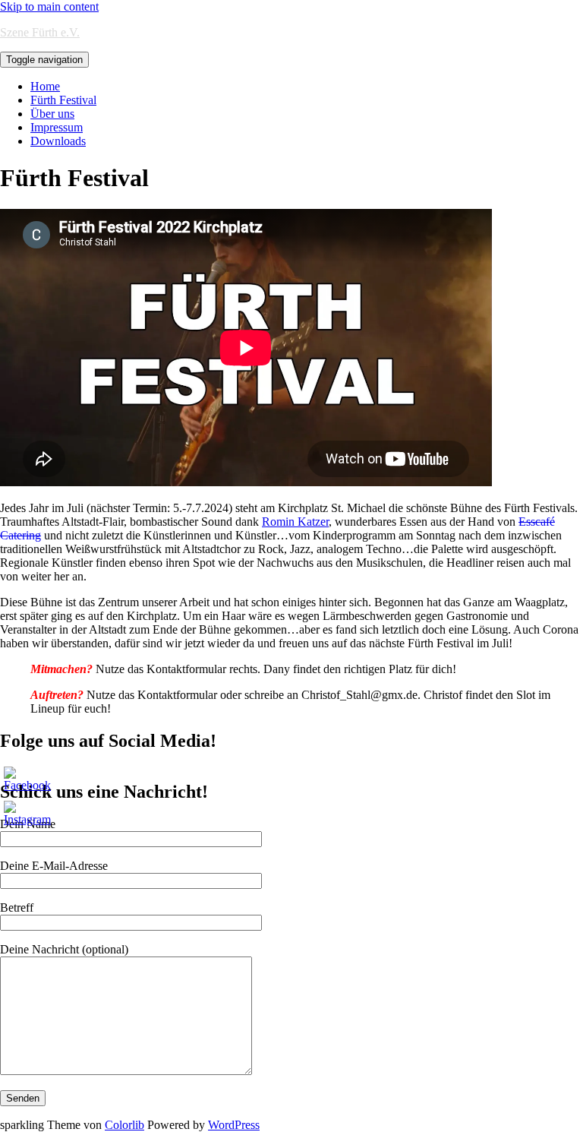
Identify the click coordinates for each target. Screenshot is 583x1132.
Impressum (56, 127)
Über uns (52, 113)
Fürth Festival (63, 99)
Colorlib (124, 1124)
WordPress (234, 1124)
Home (45, 86)
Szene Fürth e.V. (40, 32)
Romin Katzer (295, 521)
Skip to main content (49, 6)
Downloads (58, 140)
